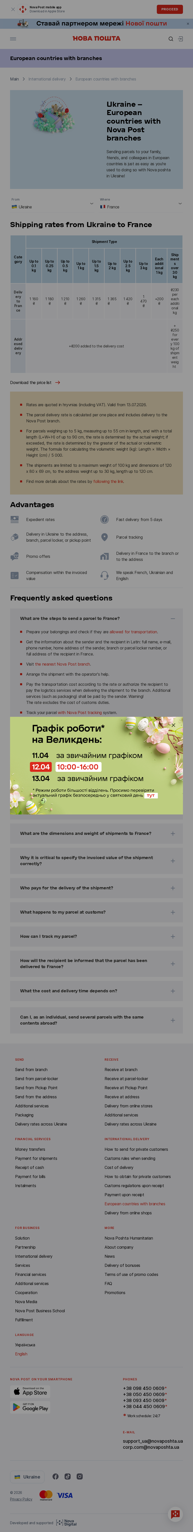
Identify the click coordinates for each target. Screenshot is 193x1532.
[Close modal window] (173, 725)
